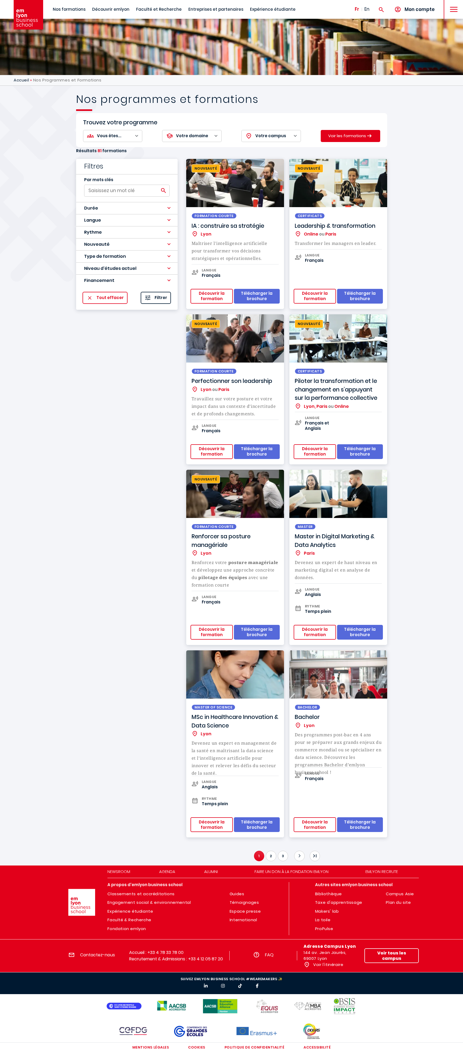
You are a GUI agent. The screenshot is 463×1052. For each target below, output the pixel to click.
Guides (237, 894)
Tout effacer (110, 298)
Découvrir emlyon (110, 9)
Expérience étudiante (273, 9)
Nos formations (69, 9)
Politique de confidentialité (255, 1047)
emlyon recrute (381, 871)
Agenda (167, 871)
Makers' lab (327, 911)
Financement (99, 280)
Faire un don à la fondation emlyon (291, 871)
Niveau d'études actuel (110, 268)
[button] (127, 208)
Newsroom (118, 871)
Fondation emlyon (126, 928)
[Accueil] (28, 14)
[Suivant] (299, 856)
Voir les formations (347, 135)
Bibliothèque (328, 894)
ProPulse (324, 928)
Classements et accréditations (140, 894)
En (366, 9)
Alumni (211, 871)
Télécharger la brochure (360, 824)
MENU (451, 5)
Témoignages (244, 902)
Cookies (196, 1047)
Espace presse (245, 911)
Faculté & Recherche (129, 920)
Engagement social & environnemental (149, 902)
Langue (92, 220)
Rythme (93, 232)
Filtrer (161, 298)
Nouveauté (97, 244)
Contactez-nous (97, 955)
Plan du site (398, 902)
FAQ (269, 955)
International (243, 920)
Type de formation (105, 256)
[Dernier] (315, 856)
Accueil (21, 80)
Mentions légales (150, 1047)
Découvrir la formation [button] (212, 295)
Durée (91, 208)
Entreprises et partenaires (215, 9)
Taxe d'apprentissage (338, 902)
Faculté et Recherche (159, 9)
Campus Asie (400, 894)
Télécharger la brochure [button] (256, 295)
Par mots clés (98, 179)
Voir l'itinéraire (327, 964)
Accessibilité (317, 1047)
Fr (357, 9)
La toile (323, 920)
